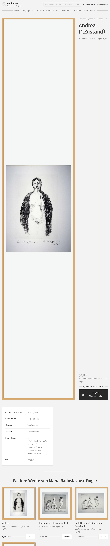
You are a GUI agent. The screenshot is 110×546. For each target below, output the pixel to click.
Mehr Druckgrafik (44, 11)
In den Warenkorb (95, 394)
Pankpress (14, 4)
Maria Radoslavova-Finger (90, 39)
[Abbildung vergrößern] (38, 209)
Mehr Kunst (88, 11)
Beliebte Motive (62, 11)
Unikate (76, 11)
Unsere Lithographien (23, 11)
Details (30, 537)
